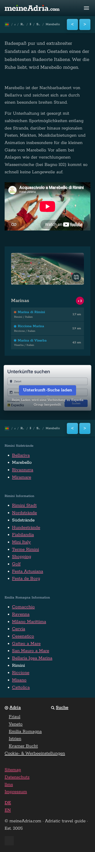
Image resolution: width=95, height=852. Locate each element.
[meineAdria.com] (32, 8)
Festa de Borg (26, 578)
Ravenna (21, 614)
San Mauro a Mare (30, 651)
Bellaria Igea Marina (32, 658)
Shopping (21, 556)
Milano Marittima (29, 622)
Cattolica (21, 687)
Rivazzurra (22, 470)
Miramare (21, 477)
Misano (19, 680)
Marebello (22, 462)
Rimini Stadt (24, 505)
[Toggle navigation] (86, 8)
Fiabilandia (23, 535)
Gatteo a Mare (26, 643)
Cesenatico (23, 636)
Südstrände (23, 520)
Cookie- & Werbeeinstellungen (35, 753)
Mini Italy (21, 542)
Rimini (18, 665)
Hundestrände (26, 527)
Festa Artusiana (27, 571)
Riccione (20, 673)
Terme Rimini (25, 549)
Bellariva (21, 455)
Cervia (18, 629)
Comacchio (23, 607)
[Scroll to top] (83, 840)
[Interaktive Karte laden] (76, 277)
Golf (16, 564)
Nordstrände (24, 513)
